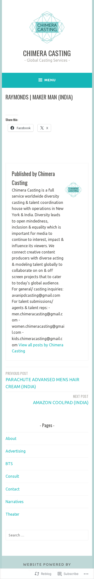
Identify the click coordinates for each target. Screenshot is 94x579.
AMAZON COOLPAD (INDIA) (60, 399)
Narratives (15, 501)
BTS (9, 463)
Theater (12, 514)
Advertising (16, 451)
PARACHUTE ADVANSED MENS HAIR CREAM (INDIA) (42, 380)
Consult (12, 476)
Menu (50, 80)
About (11, 438)
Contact (13, 489)
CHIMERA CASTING (47, 53)
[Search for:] (47, 535)
